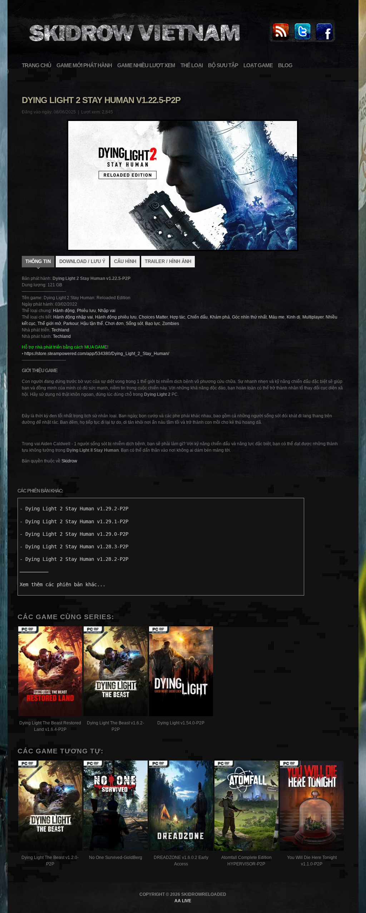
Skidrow (69, 460)
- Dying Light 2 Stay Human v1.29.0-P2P (74, 534)
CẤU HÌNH (125, 261)
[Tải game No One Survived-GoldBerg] (116, 807)
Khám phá (220, 317)
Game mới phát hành (84, 65)
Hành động (64, 310)
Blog (285, 65)
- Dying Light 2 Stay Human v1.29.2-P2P (74, 508)
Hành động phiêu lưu (116, 317)
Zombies (170, 323)
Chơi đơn (114, 323)
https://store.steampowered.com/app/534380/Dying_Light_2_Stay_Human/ (96, 353)
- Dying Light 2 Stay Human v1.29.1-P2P (74, 521)
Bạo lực (152, 323)
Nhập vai (106, 310)
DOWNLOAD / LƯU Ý (82, 261)
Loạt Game (258, 65)
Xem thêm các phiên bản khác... (62, 584)
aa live (182, 900)
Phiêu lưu (86, 310)
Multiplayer (312, 317)
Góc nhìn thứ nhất (249, 317)
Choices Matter (153, 317)
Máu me (277, 317)
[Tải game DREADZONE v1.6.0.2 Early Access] (181, 807)
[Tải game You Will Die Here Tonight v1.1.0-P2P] (312, 807)
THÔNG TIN (38, 261)
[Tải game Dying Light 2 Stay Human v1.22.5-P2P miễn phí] (133, 45)
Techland (60, 329)
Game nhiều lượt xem (146, 65)
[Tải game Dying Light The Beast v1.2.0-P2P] (50, 807)
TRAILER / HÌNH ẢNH (168, 261)
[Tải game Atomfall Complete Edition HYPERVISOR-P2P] (246, 807)
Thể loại (191, 65)
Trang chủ (36, 65)
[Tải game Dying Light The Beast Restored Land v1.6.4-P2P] (50, 672)
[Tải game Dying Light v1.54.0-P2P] (181, 672)
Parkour (70, 323)
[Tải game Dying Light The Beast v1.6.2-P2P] (116, 672)
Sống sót (134, 323)
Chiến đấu (197, 317)
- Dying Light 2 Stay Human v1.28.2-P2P (74, 559)
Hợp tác (177, 317)
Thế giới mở (49, 323)
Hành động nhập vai (73, 317)
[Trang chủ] (280, 40)
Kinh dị (293, 317)
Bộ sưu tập (223, 65)
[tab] (38, 262)
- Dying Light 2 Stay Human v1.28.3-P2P (74, 546)
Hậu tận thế (91, 323)
